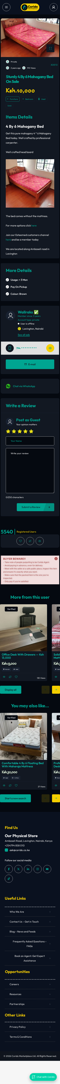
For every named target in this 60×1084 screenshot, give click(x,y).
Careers (14, 984)
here (34, 225)
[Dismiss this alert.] (56, 559)
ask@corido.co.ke (20, 850)
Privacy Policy (18, 1026)
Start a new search (15, 798)
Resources (15, 994)
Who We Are (17, 911)
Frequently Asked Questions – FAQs (30, 944)
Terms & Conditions (21, 1036)
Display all (10, 689)
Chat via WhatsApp (24, 386)
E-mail (32, 364)
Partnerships (17, 1004)
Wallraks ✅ (28, 312)
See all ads (24, 334)
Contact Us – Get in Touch (24, 921)
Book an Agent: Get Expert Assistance (30, 958)
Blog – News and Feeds (23, 931)
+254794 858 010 (15, 845)
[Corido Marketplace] (30, 7)
